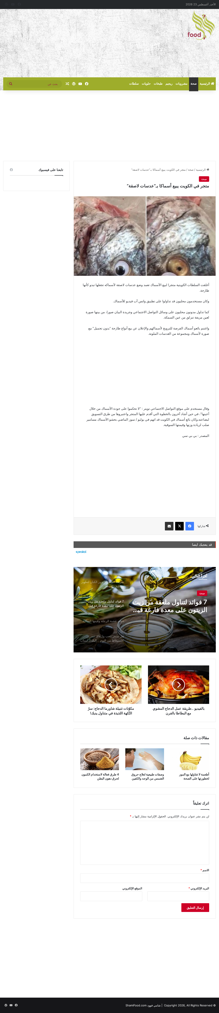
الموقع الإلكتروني (132, 888)
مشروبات (182, 83)
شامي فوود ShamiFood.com (143, 1005)
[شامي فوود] (201, 25)
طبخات (158, 83)
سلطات (134, 83)
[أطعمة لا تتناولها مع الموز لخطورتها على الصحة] (189, 759)
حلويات (146, 83)
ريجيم (169, 83)
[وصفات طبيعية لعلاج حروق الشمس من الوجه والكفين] (144, 759)
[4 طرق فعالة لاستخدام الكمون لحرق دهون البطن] (99, 759)
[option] (145, 609)
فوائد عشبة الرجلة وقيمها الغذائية (174, 606)
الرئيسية (205, 83)
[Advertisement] (73, 43)
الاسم (204, 870)
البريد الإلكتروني (198, 888)
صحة (194, 83)
